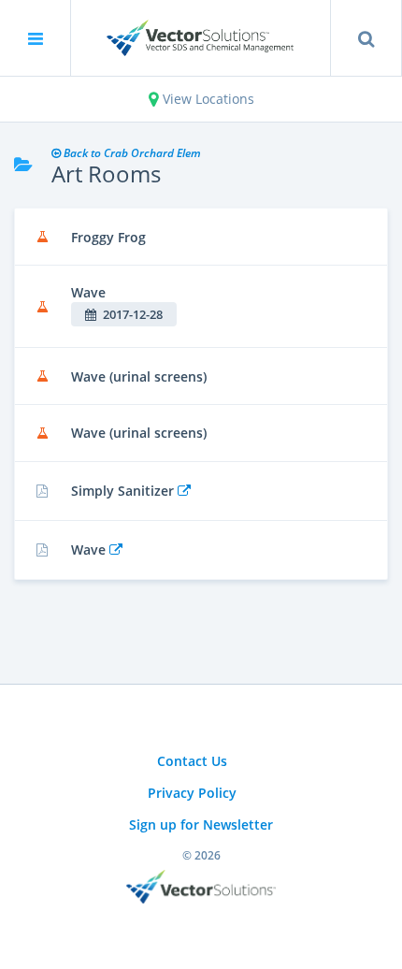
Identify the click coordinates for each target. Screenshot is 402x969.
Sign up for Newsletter (201, 824)
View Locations (206, 99)
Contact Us (192, 761)
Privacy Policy (192, 793)
